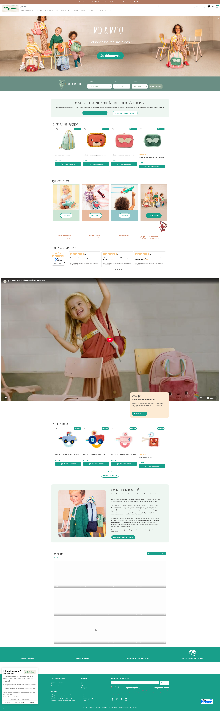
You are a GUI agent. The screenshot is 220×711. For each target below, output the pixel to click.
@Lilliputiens (58, 557)
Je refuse (7, 702)
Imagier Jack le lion (145, 457)
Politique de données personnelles (62, 695)
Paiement (86, 695)
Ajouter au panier (70, 164)
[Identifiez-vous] (213, 6)
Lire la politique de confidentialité (11, 696)
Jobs (85, 700)
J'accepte (31, 702)
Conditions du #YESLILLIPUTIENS (61, 699)
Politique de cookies (57, 697)
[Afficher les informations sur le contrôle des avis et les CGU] (64, 262)
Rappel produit (88, 699)
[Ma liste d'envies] (208, 6)
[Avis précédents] (67, 259)
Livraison (86, 697)
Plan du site (133, 707)
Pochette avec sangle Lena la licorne (123, 155)
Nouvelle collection (57, 686)
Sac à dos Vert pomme (62, 155)
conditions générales (132, 687)
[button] (4, 708)
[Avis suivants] (167, 259)
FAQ (82, 682)
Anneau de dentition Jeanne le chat (123, 454)
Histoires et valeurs (57, 682)
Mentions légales (124, 707)
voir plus (111, 259)
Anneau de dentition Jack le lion (94, 454)
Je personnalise (19, 702)
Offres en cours (86, 686)
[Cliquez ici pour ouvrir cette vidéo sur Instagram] (80, 586)
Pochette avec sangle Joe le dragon (151, 157)
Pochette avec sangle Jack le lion (94, 155)
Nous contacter (85, 684)
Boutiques (84, 688)
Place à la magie (155, 86)
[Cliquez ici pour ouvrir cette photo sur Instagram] (136, 586)
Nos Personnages (56, 684)
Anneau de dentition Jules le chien (67, 454)
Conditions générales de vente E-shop (63, 700)
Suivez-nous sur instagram (157, 553)
